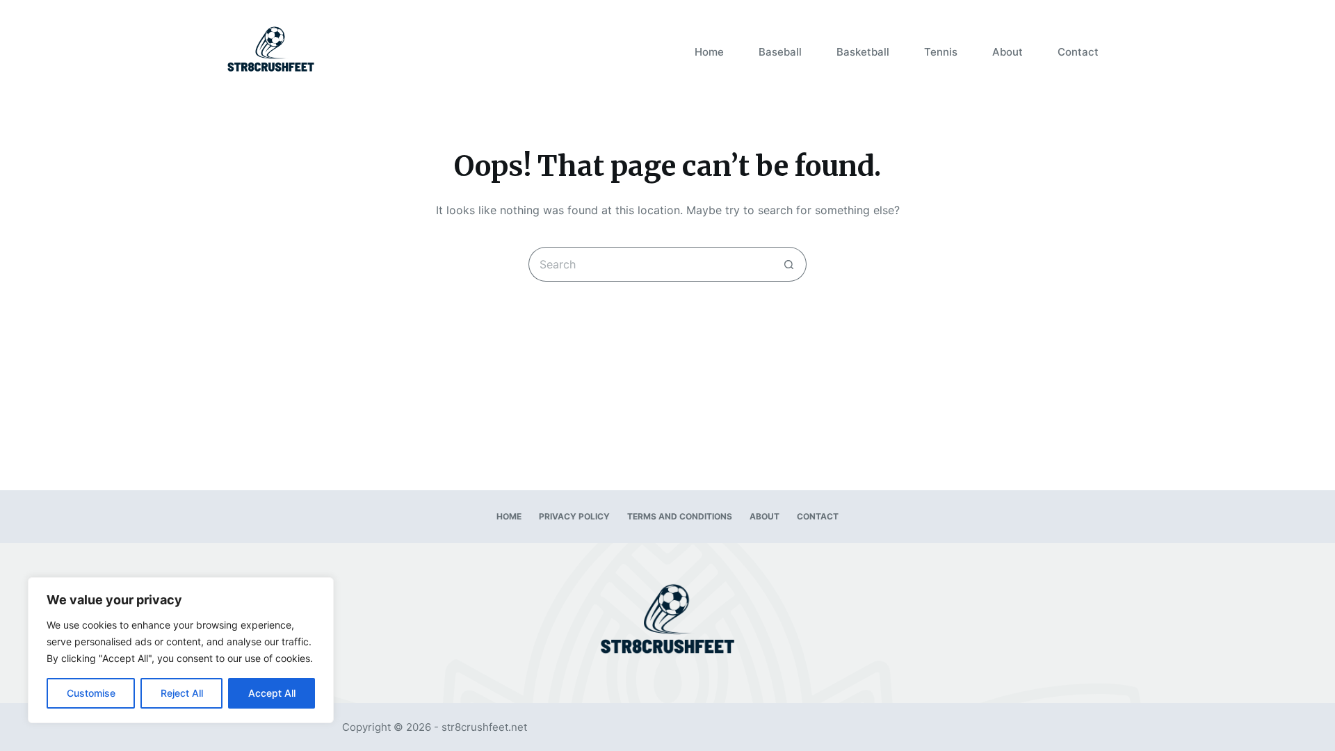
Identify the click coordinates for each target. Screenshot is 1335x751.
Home (709, 51)
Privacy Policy (574, 516)
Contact (1078, 51)
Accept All (272, 693)
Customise (91, 693)
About (1007, 51)
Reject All (182, 693)
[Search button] (789, 264)
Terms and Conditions (679, 516)
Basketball (862, 51)
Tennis (940, 51)
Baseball (780, 51)
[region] (181, 650)
